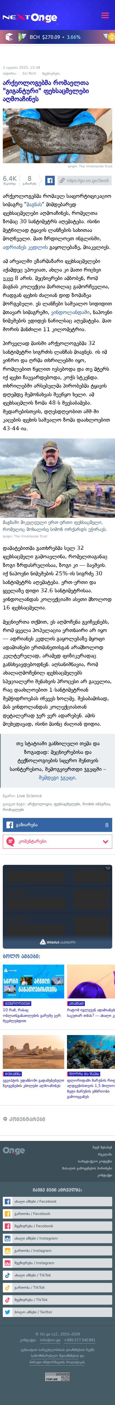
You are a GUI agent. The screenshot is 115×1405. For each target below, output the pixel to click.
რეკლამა (105, 1154)
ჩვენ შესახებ (102, 1147)
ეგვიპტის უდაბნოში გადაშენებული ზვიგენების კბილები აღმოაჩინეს (32, 1062)
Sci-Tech (29, 73)
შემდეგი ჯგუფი (57, 777)
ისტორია (9, 73)
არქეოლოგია (39, 804)
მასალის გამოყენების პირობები (87, 1168)
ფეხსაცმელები (67, 804)
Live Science (29, 796)
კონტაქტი (104, 1175)
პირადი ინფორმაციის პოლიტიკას (57, 1362)
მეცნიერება (51, 73)
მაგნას (34, 204)
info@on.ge (50, 1340)
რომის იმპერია (96, 804)
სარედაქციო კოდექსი (95, 1161)
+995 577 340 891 (79, 1340)
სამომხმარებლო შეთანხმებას (55, 1356)
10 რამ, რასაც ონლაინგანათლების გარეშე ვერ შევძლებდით (32, 994)
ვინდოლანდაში (70, 312)
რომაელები (13, 809)
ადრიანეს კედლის (25, 247)
